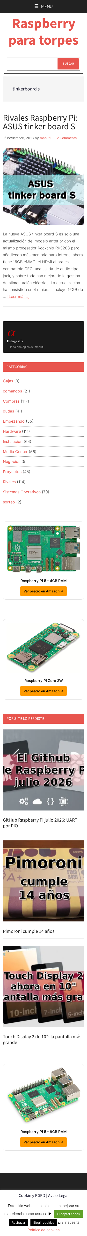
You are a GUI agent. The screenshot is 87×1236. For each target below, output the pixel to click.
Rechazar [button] (18, 1222)
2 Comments (67, 138)
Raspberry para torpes (43, 32)
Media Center (15, 451)
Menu (47, 6)
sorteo (9, 502)
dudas (8, 411)
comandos (12, 391)
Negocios (11, 461)
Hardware (12, 431)
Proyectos (12, 471)
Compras (11, 401)
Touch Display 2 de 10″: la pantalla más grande (42, 1039)
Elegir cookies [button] (43, 1222)
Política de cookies (44, 1230)
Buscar (68, 64)
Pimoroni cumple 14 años (28, 931)
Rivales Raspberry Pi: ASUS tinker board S (40, 122)
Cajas (8, 380)
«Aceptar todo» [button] (68, 1214)
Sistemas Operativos (22, 491)
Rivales (9, 481)
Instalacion (12, 441)
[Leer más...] (18, 296)
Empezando (14, 421)
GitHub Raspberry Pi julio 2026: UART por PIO (40, 823)
